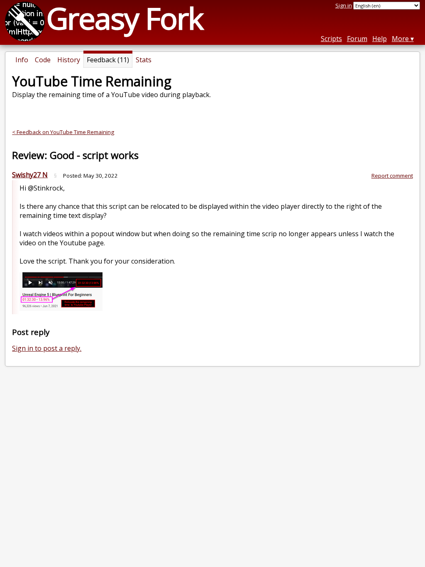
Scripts (331, 38)
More (400, 38)
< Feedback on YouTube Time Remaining (63, 132)
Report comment (392, 175)
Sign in (343, 5)
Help (379, 38)
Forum (357, 38)
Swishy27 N (30, 174)
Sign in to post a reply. (46, 348)
